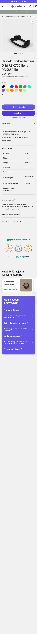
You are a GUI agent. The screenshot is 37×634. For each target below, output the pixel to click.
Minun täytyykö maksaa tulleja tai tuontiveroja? (15, 329)
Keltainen (7, 90)
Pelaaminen (9, 12)
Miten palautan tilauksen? (13, 349)
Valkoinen (7, 86)
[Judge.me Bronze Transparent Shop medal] (9, 248)
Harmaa (25, 86)
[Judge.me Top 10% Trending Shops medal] (29, 248)
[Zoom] (32, 21)
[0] (33, 6)
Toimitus (16, 76)
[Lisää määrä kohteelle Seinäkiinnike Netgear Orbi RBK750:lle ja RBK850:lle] (10, 99)
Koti (3, 12)
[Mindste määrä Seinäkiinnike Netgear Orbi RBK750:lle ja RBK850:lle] (3, 99)
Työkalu (28, 12)
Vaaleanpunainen (16, 90)
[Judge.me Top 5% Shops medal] (19, 248)
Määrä (3, 95)
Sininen (12, 86)
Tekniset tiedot (7, 148)
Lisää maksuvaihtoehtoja (18, 117)
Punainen (16, 86)
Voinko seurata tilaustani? (13, 336)
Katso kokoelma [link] (9, 289)
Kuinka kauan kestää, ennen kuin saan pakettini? (15, 316)
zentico (21, 221)
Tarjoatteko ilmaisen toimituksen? (16, 323)
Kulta (20, 90)
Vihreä (20, 86)
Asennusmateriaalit (8, 200)
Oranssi (12, 90)
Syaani (29, 86)
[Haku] (30, 6)
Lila (3, 90)
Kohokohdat (6, 123)
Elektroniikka (20, 12)
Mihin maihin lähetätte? (12, 310)
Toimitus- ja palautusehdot (11, 215)
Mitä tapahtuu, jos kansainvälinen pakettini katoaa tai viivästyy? (15, 342)
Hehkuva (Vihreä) (25, 90)
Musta (3, 86)
